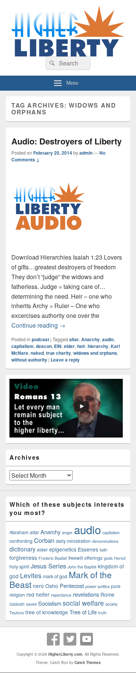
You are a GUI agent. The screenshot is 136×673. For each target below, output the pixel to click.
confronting (20, 541)
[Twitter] (69, 639)
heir (81, 346)
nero (38, 585)
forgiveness (23, 557)
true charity (58, 352)
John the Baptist (82, 567)
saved (31, 604)
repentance (61, 595)
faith (103, 550)
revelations (86, 594)
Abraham (18, 532)
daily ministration (73, 541)
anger (67, 532)
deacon (44, 346)
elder (69, 346)
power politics (97, 586)
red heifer (37, 594)
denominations (105, 541)
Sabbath (17, 604)
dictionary (22, 549)
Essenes (88, 549)
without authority (29, 359)
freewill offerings (85, 558)
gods (108, 558)
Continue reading (38, 325)
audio (108, 339)
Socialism (49, 603)
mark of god (55, 576)
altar (74, 339)
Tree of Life (83, 612)
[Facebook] (53, 639)
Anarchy (90, 339)
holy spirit (19, 566)
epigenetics (62, 549)
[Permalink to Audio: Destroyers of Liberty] (49, 247)
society (111, 604)
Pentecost (72, 585)
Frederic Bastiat (53, 558)
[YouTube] (86, 639)
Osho (51, 585)
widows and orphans (95, 352)
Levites (31, 575)
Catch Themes (87, 662)
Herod (119, 558)
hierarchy (98, 346)
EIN (58, 346)
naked (37, 352)
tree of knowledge (46, 612)
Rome (107, 594)
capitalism (22, 346)
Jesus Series (48, 565)
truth (102, 612)
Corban (44, 540)
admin (86, 152)
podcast (40, 339)
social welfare (83, 603)
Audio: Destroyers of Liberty (66, 141)
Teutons (16, 612)
